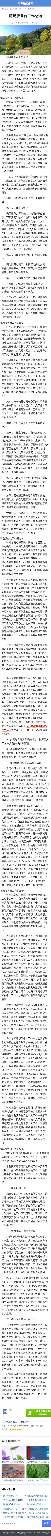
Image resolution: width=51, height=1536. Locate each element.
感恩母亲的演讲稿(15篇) (38, 1517)
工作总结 (29, 9)
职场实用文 (15, 9)
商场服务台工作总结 (36, 1504)
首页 (4, 9)
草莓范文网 (20, 1533)
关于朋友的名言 (10, 1496)
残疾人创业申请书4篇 (13, 1500)
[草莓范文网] (25, 3)
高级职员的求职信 (11, 1504)
